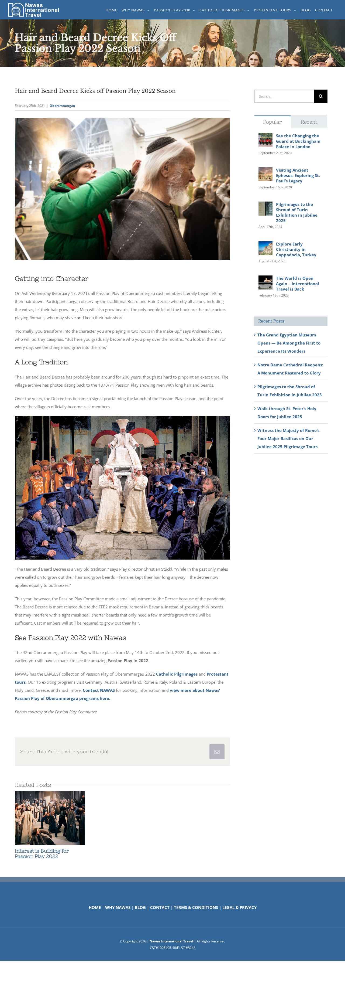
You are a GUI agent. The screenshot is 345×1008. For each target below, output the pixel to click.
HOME (95, 907)
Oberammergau (62, 105)
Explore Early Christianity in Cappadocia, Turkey (296, 249)
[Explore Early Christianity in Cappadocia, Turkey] (265, 245)
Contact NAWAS (99, 690)
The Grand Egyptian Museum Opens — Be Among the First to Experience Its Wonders (288, 343)
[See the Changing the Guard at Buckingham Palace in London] (265, 137)
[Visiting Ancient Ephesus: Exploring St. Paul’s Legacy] (265, 171)
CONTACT (160, 907)
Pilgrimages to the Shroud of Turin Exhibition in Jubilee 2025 (297, 212)
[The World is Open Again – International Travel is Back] (265, 279)
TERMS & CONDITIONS (196, 907)
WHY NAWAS (117, 907)
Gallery (60, 818)
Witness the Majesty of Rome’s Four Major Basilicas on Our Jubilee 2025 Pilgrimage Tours (288, 438)
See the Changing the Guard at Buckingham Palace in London (298, 141)
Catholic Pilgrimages (177, 674)
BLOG (140, 907)
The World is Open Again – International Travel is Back (297, 283)
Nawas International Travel (171, 941)
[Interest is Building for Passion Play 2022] (50, 818)
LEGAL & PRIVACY (239, 907)
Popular (272, 122)
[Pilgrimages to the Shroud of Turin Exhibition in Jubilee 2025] (265, 205)
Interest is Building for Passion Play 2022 (40, 818)
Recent (309, 122)
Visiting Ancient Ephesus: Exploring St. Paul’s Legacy (298, 175)
